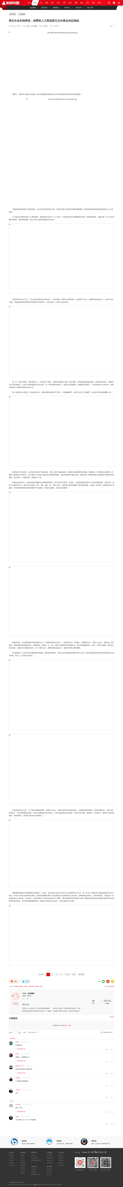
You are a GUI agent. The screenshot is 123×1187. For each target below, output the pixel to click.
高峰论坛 (22, 1168)
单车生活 (79, 7)
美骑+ (22, 1158)
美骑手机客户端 (21, 1049)
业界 (64, 2)
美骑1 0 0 (34, 1155)
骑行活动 (44, 7)
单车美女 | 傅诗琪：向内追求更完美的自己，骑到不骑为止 (67, 1008)
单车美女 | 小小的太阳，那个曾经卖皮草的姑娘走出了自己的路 (36, 1008)
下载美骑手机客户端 (107, 1032)
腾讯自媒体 (50, 1160)
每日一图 (90, 7)
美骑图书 (22, 1173)
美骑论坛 (22, 1163)
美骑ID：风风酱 (26, 996)
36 (93, 1000)
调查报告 (22, 1165)
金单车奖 (22, 1170)
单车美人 (67, 7)
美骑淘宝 (33, 1172)
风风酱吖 (31, 993)
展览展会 (60, 1158)
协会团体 (60, 1160)
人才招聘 (11, 1158)
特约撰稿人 (12, 1165)
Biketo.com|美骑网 (32, 26)
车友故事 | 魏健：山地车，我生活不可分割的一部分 (28, 986)
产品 (40, 2)
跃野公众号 (50, 1163)
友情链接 (60, 1165)
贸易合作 (49, 1174)
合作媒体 (60, 1163)
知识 (58, 2)
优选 (70, 2)
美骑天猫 (33, 1169)
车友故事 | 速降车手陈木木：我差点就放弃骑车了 (66, 1011)
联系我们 (11, 1155)
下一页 (67, 974)
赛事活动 (60, 1155)
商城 (99, 2)
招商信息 (49, 1171)
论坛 (87, 2)
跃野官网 (49, 1155)
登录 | (66, 1025)
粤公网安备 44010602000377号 (43, 1184)
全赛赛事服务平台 (36, 1160)
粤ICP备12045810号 (57, 1184)
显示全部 (81, 974)
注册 (69, 1025)
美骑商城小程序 (35, 1174)
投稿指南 (11, 1163)
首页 (29, 2)
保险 (93, 2)
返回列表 (111, 986)
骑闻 (34, 2)
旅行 (52, 2)
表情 (25, 1032)
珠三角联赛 (34, 1158)
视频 (75, 2)
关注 (16, 1004)
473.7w (107, 1000)
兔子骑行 (22, 1160)
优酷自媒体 (50, 1158)
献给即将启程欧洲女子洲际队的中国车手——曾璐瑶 (36, 1011)
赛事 (46, 2)
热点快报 (33, 7)
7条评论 (112, 1017)
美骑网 (22, 1155)
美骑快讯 (56, 7)
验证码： (11, 1032)
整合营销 (49, 1169)
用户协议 (11, 1160)
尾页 (74, 974)
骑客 (81, 2)
